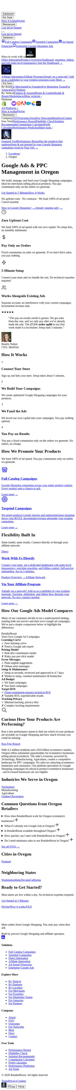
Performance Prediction (21, 1065)
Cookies (21, 1080)
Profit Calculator (17, 1062)
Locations (13, 153)
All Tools (13, 1069)
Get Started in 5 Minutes (15, 192)
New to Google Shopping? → (18, 207)
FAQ (29, 906)
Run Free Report (10, 743)
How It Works (37, 192)
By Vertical (14, 981)
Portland (6, 861)
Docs (11, 1033)
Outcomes (14, 1023)
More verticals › (33, 96)
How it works (9, 20)
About (12, 1017)
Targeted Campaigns (19, 955)
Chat (12, 1086)
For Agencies (15, 1000)
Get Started (15, 27)
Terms (4, 1080)
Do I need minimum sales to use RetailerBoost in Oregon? (36, 840)
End (22, 1086)
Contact (12, 1036)
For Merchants (16, 990)
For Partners (15, 1003)
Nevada (25, 879)
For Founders (16, 994)
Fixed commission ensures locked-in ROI (27, 692)
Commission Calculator (21, 1059)
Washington (8, 879)
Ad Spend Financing (20, 964)
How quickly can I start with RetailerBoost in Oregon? (34, 835)
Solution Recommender (21, 1056)
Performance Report (19, 1050)
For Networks (16, 1026)
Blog (11, 1030)
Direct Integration (18, 958)
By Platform (15, 984)
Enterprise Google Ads (21, 967)
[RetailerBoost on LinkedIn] (3, 937)
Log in (5, 27)
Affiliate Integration (19, 961)
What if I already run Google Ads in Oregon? (29, 825)
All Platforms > (10, 108)
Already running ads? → (49, 207)
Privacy (12, 1080)
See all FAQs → (10, 846)
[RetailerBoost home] (24, 10)
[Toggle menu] (2, 31)
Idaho (18, 879)
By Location (15, 987)
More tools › (46, 127)
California (35, 879)
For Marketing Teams (20, 997)
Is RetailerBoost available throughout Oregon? (30, 830)
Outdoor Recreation (12, 796)
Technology (8, 786)
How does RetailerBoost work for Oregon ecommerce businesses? (33, 818)
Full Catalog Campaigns (22, 951)
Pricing (21, 20)
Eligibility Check (17, 1053)
